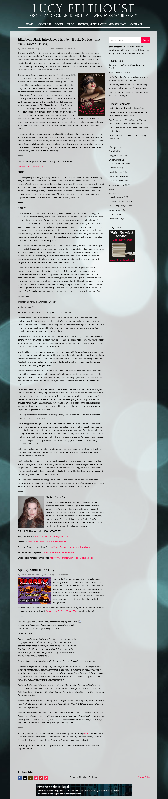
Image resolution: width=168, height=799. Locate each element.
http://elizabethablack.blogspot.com (51, 537)
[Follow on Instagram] (36, 778)
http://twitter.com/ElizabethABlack (58, 553)
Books (59, 24)
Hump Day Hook (116, 176)
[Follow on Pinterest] (41, 778)
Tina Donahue (115, 120)
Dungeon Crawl (116, 156)
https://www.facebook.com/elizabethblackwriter (70, 547)
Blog (70, 24)
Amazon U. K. (38, 167)
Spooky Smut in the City (36, 569)
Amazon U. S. (24, 167)
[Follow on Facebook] (20, 778)
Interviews (115, 168)
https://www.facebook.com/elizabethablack (47, 542)
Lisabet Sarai (114, 108)
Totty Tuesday (115, 214)
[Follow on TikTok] (46, 778)
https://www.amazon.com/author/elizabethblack (72, 558)
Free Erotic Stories (119, 163)
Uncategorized (115, 219)
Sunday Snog (114, 210)
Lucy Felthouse (27, 49)
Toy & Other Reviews (120, 201)
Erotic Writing (115, 160)
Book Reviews (117, 197)
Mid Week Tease (116, 181)
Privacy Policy (144, 777)
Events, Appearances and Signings (102, 24)
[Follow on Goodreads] (30, 778)
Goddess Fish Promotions (120, 112)
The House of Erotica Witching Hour (61, 611)
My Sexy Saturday (117, 185)
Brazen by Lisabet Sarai (119, 73)
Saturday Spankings (117, 206)
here (86, 733)
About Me (44, 24)
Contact (136, 24)
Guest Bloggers (56, 49)
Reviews (112, 194)
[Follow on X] (25, 778)
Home (29, 24)
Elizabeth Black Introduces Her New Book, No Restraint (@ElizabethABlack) (59, 41)
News (111, 189)
